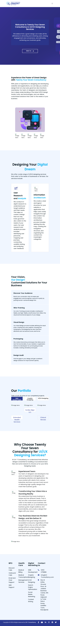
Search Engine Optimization (32, 587)
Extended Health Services (17, 419)
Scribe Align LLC (30, 411)
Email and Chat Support (12, 580)
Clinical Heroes (43, 418)
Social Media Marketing (31, 594)
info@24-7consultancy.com (47, 576)
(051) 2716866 (43, 571)
